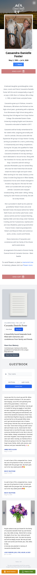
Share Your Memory (12, 355)
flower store (27, 265)
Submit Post (18, 386)
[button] (18, 512)
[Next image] (33, 513)
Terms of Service (23, 567)
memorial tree (27, 262)
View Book (9, 329)
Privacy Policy (13, 567)
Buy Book (18, 329)
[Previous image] (4, 513)
